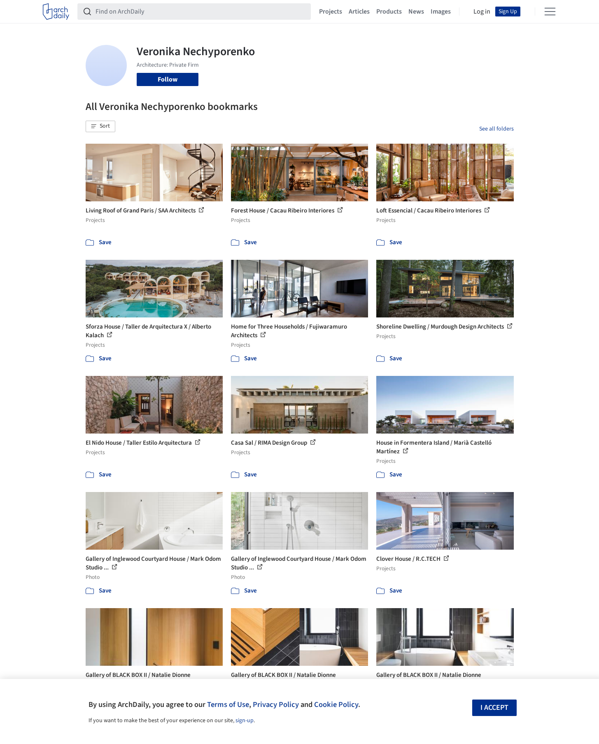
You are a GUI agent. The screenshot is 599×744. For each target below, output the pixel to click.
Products (389, 11)
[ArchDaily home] (56, 11)
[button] (100, 126)
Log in (481, 11)
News (416, 11)
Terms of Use (228, 704)
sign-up (244, 720)
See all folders (496, 129)
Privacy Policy (276, 704)
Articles (359, 11)
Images (441, 11)
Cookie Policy (336, 704)
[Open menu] (550, 11)
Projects (330, 11)
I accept (494, 707)
